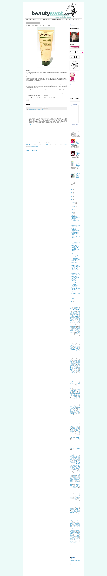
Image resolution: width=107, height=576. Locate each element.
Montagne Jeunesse (74, 457)
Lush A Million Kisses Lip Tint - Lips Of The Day (75, 266)
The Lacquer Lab (73, 529)
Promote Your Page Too (74, 124)
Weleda (77, 545)
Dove (76, 370)
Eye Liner (74, 381)
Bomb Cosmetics (77, 334)
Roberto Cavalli (73, 499)
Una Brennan (78, 539)
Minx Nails (75, 454)
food (70, 398)
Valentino (77, 541)
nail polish (77, 464)
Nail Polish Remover (76, 465)
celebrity (72, 344)
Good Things (75, 407)
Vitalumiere (76, 543)
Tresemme (77, 536)
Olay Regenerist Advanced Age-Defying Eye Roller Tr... (75, 217)
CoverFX (71, 360)
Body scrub (71, 333)
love (70, 441)
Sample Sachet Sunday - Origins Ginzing (75, 291)
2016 (72, 196)
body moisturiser (33, 109)
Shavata (77, 507)
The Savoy (78, 531)
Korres (78, 427)
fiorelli (78, 395)
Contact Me (39, 19)
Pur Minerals (77, 493)
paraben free (38, 109)
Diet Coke (77, 368)
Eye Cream (78, 380)
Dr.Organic (75, 373)
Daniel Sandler (78, 362)
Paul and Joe (72, 485)
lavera (77, 431)
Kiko (70, 427)
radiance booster (72, 494)
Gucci (78, 408)
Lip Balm (75, 434)
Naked (73, 467)
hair (77, 410)
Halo (78, 412)
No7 (70, 472)
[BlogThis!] (44, 108)
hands (78, 413)
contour (75, 358)
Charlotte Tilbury (73, 347)
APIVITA (73, 315)
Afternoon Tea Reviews (67, 19)
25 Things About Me (74, 260)
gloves (70, 407)
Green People (73, 408)
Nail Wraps (71, 466)
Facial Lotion (78, 389)
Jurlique (79, 425)
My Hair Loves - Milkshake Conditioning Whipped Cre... (75, 230)
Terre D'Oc (77, 523)
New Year (74, 470)
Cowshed (74, 360)
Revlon (71, 498)
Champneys (71, 345)
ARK (77, 315)
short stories (75, 508)
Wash (74, 544)
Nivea (78, 471)
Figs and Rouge (73, 395)
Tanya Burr (72, 522)
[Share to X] (45, 108)
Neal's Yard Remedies (75, 468)
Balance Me (78, 318)
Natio (79, 467)
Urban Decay (76, 540)
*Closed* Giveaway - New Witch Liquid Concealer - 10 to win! (78, 164)
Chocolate (76, 348)
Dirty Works (71, 370)
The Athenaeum (75, 524)
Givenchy (77, 404)
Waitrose (71, 544)
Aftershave (74, 311)
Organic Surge (76, 479)
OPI (79, 478)
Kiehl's (78, 426)
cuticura (79, 361)
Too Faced (76, 534)
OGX (74, 476)
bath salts (72, 321)
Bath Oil (79, 320)
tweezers (77, 538)
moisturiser (72, 456)
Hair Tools (74, 412)
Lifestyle (71, 558)
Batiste (71, 322)
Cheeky (78, 347)
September (73, 206)
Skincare (42, 109)
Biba (78, 326)
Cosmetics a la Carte (76, 359)
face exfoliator (73, 387)
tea (78, 522)
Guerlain (71, 409)
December (73, 202)
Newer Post (28, 144)
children (71, 348)
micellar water (73, 453)
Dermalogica (72, 367)
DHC (76, 367)
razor (78, 494)
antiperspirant (74, 314)
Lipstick (78, 437)
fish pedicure (72, 396)
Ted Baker (71, 523)
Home (27, 19)
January (73, 298)
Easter (76, 374)
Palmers (77, 481)
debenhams (73, 364)
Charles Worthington (77, 346)
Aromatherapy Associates (74, 316)
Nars (76, 467)
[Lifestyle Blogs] (72, 557)
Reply (30, 124)
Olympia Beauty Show (76, 477)
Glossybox (76, 406)
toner (70, 534)
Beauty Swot (75, 104)
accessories (76, 307)
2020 (72, 190)
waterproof (78, 544)
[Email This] (42, 108)
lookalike (71, 440)
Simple (72, 511)
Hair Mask (77, 411)
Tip (75, 533)
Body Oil (77, 332)
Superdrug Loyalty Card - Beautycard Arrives (78, 153)
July (72, 209)
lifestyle (78, 433)
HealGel (75, 414)
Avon (70, 318)
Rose (78, 500)
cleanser (78, 351)
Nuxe (74, 475)
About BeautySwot (32, 19)
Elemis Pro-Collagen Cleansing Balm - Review (74, 256)
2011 (72, 301)
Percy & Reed (78, 486)
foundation (76, 399)
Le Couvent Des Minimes (75, 432)
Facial (74, 389)
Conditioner (72, 357)
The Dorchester (73, 526)
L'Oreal (78, 428)
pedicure (71, 486)
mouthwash (77, 459)
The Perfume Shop (72, 531)
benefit (74, 326)
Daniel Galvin (72, 362)
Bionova (71, 327)
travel (74, 536)
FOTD (71, 399)
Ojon (78, 476)
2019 (72, 192)
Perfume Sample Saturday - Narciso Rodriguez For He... (75, 246)
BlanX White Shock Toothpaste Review (75, 220)
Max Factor (72, 450)
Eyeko (72, 386)
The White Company (74, 532)
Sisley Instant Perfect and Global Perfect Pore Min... (75, 233)
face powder (75, 388)
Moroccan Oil (77, 458)
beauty (71, 324)
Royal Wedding (72, 501)
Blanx (75, 328)
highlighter (78, 415)
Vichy (75, 542)
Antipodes (78, 314)
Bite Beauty (78, 327)
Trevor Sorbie (72, 537)
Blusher (76, 329)
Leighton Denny (72, 433)
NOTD (71, 474)
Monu (79, 457)
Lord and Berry (76, 440)
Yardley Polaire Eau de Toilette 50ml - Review (75, 259)
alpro (76, 312)
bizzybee (72, 328)
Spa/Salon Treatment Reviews (57, 19)
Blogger (59, 573)
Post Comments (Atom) (34, 146)
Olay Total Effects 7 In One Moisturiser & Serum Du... (75, 223)
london (77, 439)
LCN (79, 431)
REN (77, 496)
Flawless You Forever (75, 397)
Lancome (71, 430)
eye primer (72, 383)
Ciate (79, 349)
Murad (75, 460)
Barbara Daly (73, 319)
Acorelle (76, 308)
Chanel (77, 345)
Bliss (72, 329)
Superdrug (78, 520)
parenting (77, 484)
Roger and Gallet (72, 500)
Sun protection (72, 520)
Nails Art (75, 466)
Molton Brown (78, 456)
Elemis (76, 375)
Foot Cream (76, 398)
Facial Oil (74, 391)
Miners (72, 454)
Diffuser (71, 369)
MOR (72, 458)
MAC (78, 441)
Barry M (75, 320)
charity (71, 346)
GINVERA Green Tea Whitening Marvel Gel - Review (75, 236)
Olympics (71, 478)
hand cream (72, 413)
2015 (72, 198)
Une (71, 540)
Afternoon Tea (76, 309)
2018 (72, 193)
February (73, 296)
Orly (78, 480)
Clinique (73, 352)
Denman (75, 365)
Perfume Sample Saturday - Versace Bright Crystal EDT (75, 277)
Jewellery (71, 424)
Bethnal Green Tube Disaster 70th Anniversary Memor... (75, 268)
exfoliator (72, 380)
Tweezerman (71, 538)
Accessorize (71, 308)
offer (71, 476)
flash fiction (77, 396)
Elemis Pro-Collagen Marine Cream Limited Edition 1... (75, 240)
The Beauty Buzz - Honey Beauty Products (75, 271)
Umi (74, 539)
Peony (74, 486)
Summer (76, 519)
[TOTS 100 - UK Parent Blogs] (75, 562)
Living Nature (74, 438)
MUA (70, 460)
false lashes (78, 393)
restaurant (71, 497)
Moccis (79, 454)
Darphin (72, 363)
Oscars (71, 481)
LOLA (73, 439)
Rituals (79, 498)
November (73, 203)
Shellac (71, 508)
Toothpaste (77, 535)
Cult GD (75, 361)
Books (72, 335)
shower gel (78, 509)
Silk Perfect (78, 510)
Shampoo (71, 507)
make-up (76, 442)
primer (76, 492)
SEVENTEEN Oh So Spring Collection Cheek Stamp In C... (75, 285)
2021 (72, 189)
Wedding (72, 545)
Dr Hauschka (75, 371)
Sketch (78, 511)
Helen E (79, 414)
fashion (75, 394)
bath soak (77, 321)
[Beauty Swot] (75, 123)
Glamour (71, 406)
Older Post (65, 144)
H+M (74, 410)
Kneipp (74, 427)
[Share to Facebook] (46, 108)
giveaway (72, 404)
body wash (71, 334)
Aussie (71, 317)
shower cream (72, 509)
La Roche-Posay (75, 429)
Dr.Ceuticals (71, 373)
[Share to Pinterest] (47, 108)
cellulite (77, 344)
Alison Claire (72, 312)
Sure (71, 521)
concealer (75, 356)
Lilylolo (71, 434)
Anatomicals (75, 313)
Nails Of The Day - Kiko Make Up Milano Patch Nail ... (75, 274)
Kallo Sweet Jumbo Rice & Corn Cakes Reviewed (75, 226)
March (73, 215)
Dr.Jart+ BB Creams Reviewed (74, 280)
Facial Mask (73, 390)
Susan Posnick (75, 521)
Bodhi (70, 331)
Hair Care (71, 411)
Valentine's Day (72, 541)
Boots (77, 335)
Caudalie (74, 343)
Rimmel (75, 498)
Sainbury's (77, 501)
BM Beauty (71, 330)
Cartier (71, 343)
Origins (71, 480)
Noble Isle (76, 472)
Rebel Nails (71, 495)
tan (79, 521)
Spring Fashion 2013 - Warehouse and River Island (75, 253)
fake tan (73, 393)
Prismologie (71, 493)
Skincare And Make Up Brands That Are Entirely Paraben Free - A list (75, 130)
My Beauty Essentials (46, 19)
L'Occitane (73, 428)
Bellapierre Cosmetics (76, 325)
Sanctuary (71, 503)
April (72, 213)
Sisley (75, 511)
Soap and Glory (75, 514)
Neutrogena (71, 469)
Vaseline (71, 542)
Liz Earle (78, 438)
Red (74, 495)
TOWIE (71, 536)
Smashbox (75, 513)
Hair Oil (71, 412)
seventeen (76, 506)
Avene (78, 317)
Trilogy (78, 537)
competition (78, 355)
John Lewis (74, 425)
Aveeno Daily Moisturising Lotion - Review (75, 249)
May (72, 212)
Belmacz (71, 326)
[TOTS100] (72, 563)
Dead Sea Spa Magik (77, 363)
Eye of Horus (77, 382)
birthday (74, 327)
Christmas (72, 349)
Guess (75, 409)
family (71, 394)
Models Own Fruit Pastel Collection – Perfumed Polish (75, 294)
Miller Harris (78, 453)
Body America (75, 331)
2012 (72, 300)
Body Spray (77, 333)
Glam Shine (71, 405)
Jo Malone (75, 424)
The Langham (77, 530)
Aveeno (30, 109)
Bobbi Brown (77, 330)
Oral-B (72, 479)
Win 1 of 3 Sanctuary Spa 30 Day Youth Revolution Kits (75, 243)
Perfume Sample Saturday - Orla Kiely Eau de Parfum (75, 263)
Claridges (72, 350)
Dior (78, 369)
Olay (70, 477)
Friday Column (75, 19)
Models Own (74, 455)
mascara (77, 448)
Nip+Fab (74, 471)
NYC (77, 475)
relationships (78, 495)
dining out (74, 369)
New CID (76, 469)
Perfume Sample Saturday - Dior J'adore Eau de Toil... (75, 288)
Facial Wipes (75, 392)
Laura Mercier (72, 431)
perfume (74, 487)
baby (73, 318)
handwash (71, 414)
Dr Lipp (78, 372)
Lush (74, 441)
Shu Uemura (73, 510)
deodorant (76, 366)
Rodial (78, 499)
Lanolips (77, 430)
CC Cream (78, 343)
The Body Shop (77, 525)
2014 (72, 199)
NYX (79, 475)
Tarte (76, 522)
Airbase (79, 311)
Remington (72, 496)
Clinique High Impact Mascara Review (75, 282)
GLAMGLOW (77, 405)
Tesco (70, 524)
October (73, 205)
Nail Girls (75, 462)
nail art (75, 461)
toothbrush (71, 535)
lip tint (72, 437)
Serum (71, 506)
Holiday (73, 416)
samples (76, 502)
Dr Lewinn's (74, 372)
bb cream (76, 322)
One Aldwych (76, 478)
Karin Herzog (73, 426)
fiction (79, 394)
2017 (72, 195)
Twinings (71, 539)
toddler (78, 533)
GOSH (79, 407)
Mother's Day (72, 459)
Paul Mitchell (77, 485)
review (76, 497)
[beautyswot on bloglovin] (75, 101)
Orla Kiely (74, 480)
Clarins (77, 350)
